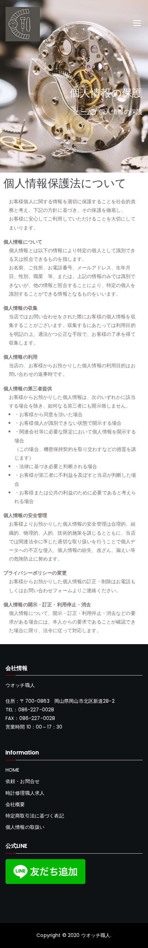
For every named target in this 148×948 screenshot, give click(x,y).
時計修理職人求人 (25, 793)
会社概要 (15, 804)
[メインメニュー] (136, 24)
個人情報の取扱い (25, 827)
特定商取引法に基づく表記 (35, 815)
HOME (13, 769)
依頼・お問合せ (23, 781)
